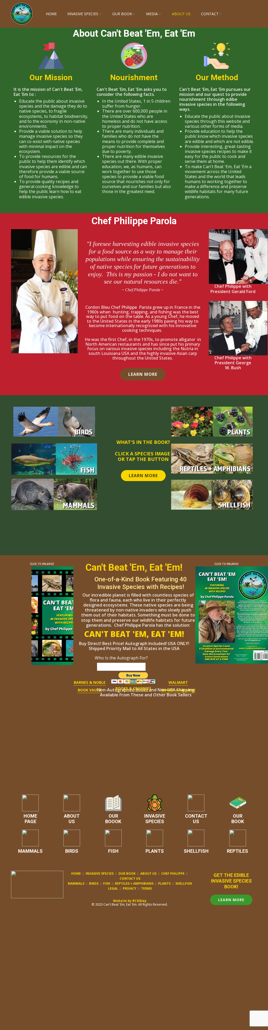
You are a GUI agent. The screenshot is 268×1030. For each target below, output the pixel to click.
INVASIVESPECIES (154, 818)
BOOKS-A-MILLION (178, 689)
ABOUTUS (72, 818)
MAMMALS (30, 851)
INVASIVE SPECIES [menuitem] (82, 13)
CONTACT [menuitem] (210, 13)
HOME (76, 873)
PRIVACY (129, 888)
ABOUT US (148, 873)
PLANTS (155, 851)
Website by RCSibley (130, 901)
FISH (113, 851)
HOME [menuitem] (51, 13)
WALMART (178, 682)
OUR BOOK (127, 873)
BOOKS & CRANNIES (133, 688)
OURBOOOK (113, 818)
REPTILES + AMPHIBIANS (134, 883)
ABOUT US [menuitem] (181, 13)
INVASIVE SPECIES (100, 873)
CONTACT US (130, 878)
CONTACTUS (196, 818)
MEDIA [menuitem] (152, 13)
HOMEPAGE (30, 818)
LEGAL (113, 888)
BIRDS (71, 851)
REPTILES (237, 851)
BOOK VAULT (90, 689)
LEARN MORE (142, 374)
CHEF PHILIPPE (173, 873)
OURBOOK (237, 818)
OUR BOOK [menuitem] (122, 13)
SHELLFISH (196, 851)
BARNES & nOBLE (89, 682)
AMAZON (134, 681)
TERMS (146, 888)
